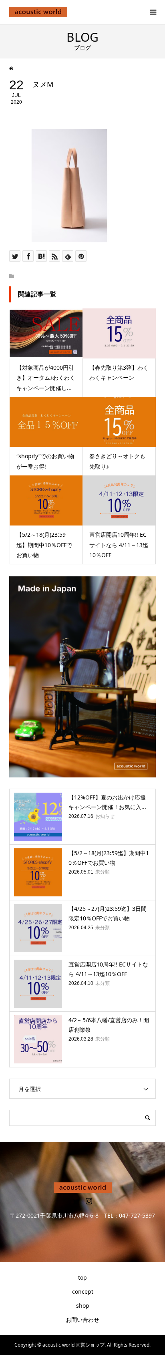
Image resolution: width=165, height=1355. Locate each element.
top (82, 1277)
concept (82, 1291)
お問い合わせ (82, 1319)
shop (82, 1305)
